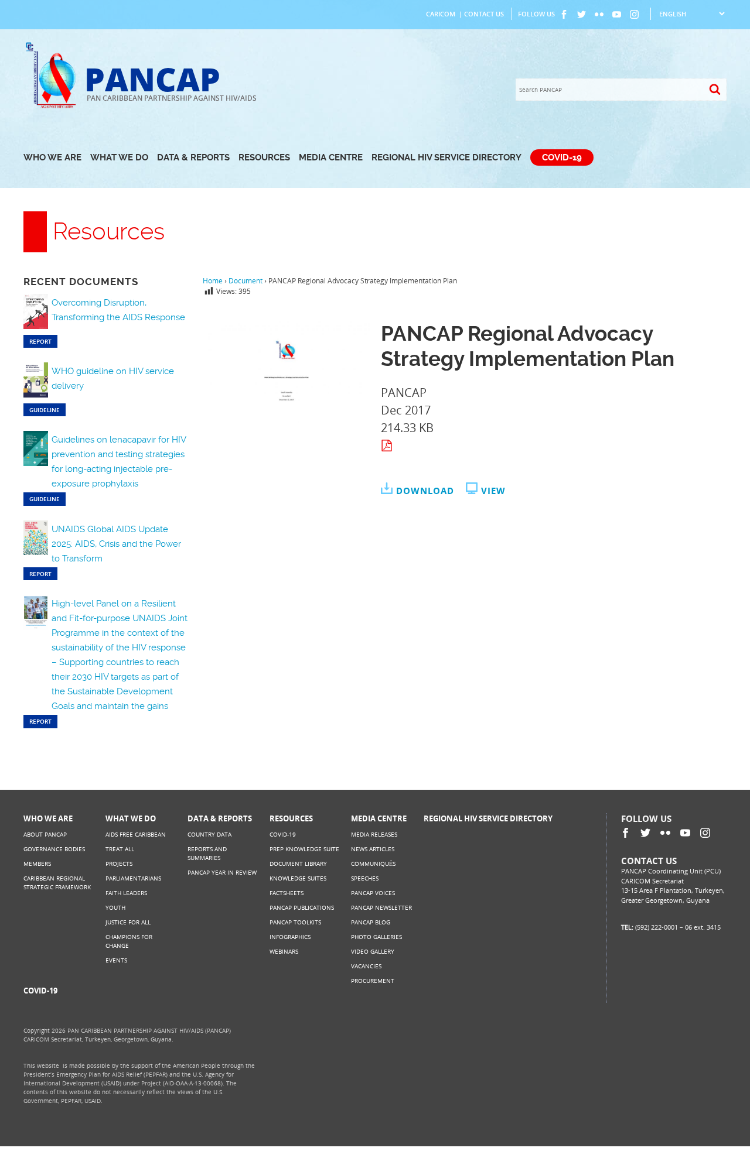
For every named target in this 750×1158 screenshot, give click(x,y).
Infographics (290, 937)
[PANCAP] (53, 107)
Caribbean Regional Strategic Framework (57, 882)
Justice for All (128, 922)
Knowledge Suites (298, 878)
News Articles (372, 849)
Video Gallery (372, 951)
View (493, 490)
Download (425, 490)
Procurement (372, 981)
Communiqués (373, 863)
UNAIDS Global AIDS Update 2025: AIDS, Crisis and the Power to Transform (116, 544)
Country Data (209, 834)
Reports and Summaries (207, 853)
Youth (115, 907)
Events (116, 960)
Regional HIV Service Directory (446, 157)
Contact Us (484, 13)
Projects (118, 863)
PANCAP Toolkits (295, 922)
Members (37, 863)
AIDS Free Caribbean (135, 834)
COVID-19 (562, 157)
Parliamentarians (133, 878)
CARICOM (440, 13)
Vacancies (366, 966)
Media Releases (374, 834)
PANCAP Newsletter (381, 907)
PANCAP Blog (370, 922)
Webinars (284, 951)
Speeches (365, 878)
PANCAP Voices (373, 893)
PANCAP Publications (302, 907)
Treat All (119, 849)
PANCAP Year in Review (222, 872)
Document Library (298, 863)
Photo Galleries (376, 937)
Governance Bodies (54, 849)
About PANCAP (45, 834)
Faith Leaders (126, 893)
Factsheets (287, 893)
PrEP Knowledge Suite (304, 849)
